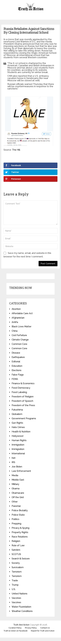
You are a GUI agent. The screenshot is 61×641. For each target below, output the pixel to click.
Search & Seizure (21, 558)
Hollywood (17, 436)
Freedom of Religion (22, 396)
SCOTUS (16, 554)
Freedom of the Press (23, 405)
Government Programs (24, 418)
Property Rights (20, 532)
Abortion (16, 309)
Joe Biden (17, 466)
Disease (16, 352)
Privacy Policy (31, 628)
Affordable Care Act (22, 313)
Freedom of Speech (22, 401)
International (18, 453)
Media (15, 475)
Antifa (15, 322)
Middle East (18, 479)
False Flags (18, 374)
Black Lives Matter (21, 326)
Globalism (17, 414)
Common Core (19, 344)
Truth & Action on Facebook (16, 631)
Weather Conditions (22, 611)
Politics (15, 519)
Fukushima (17, 409)
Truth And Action (21, 625)
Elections (16, 370)
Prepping (16, 523)
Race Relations (20, 536)
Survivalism (18, 567)
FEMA (15, 379)
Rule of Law (18, 545)
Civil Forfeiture (19, 335)
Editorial (16, 361)
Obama (15, 488)
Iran (13, 458)
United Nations (19, 593)
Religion (16, 541)
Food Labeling (19, 392)
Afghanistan (18, 317)
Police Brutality (20, 510)
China (14, 331)
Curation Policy (15, 628)
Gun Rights (17, 422)
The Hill (16, 149)
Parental (16, 506)
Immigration (18, 444)
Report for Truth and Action (42, 631)
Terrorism (17, 571)
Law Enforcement (21, 471)
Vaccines (16, 598)
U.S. (14, 589)
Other (15, 501)
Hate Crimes (18, 427)
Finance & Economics (23, 383)
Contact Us (45, 628)
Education (17, 366)
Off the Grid (18, 497)
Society (16, 563)
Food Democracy (21, 387)
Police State (18, 514)
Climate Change (20, 339)
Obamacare (18, 493)
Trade (15, 580)
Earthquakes (18, 357)
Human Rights (19, 440)
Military (15, 484)
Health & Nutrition (21, 431)
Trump (15, 585)
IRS (13, 462)
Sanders (16, 549)
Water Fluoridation (21, 606)
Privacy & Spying (20, 528)
